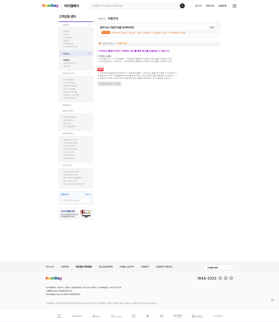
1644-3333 (206, 278)
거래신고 (66, 34)
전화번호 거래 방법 (70, 86)
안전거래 (115, 33)
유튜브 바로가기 (231, 278)
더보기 (87, 194)
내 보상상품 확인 (69, 126)
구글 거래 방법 (68, 80)
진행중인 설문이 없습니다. (71, 200)
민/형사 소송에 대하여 (71, 172)
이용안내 (65, 54)
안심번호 (157, 33)
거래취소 (66, 31)
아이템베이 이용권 (177, 33)
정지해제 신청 (68, 43)
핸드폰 (132, 33)
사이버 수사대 (68, 152)
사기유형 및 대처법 (70, 143)
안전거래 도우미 (69, 146)
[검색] (182, 5)
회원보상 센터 (67, 111)
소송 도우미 (67, 165)
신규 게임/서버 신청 (70, 47)
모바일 (124, 33)
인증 (139, 33)
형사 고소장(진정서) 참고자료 (73, 184)
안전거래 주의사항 (70, 140)
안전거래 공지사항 (70, 149)
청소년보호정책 (106, 266)
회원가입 (210, 6)
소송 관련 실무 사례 (70, 175)
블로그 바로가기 (220, 278)
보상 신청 (66, 123)
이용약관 (65, 266)
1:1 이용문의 (67, 37)
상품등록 (222, 6)
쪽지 (165, 33)
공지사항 (66, 66)
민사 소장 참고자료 (70, 181)
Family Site (212, 268)
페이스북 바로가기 (226, 278)
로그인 (198, 6)
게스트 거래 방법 (69, 89)
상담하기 (65, 25)
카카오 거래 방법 (69, 83)
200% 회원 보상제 (69, 117)
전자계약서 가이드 (70, 98)
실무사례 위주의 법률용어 (72, 178)
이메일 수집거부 (127, 266)
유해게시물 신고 (69, 158)
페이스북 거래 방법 (70, 92)
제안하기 (66, 40)
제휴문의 (145, 266)
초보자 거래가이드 (70, 63)
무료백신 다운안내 (164, 266)
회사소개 (50, 266)
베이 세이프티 (68, 120)
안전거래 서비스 (69, 155)
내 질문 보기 (67, 105)
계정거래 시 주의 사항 (71, 95)
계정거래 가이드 (68, 73)
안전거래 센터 (67, 133)
